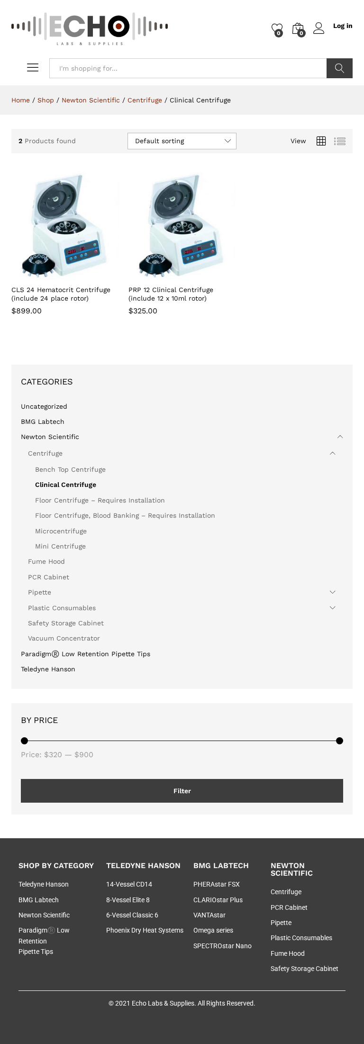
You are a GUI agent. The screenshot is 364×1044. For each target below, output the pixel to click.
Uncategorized (44, 406)
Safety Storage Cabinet (66, 623)
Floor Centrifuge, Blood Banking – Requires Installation (125, 515)
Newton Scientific (50, 436)
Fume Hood (46, 561)
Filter (182, 791)
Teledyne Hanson (48, 669)
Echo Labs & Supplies (163, 1003)
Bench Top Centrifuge (70, 469)
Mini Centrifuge (60, 546)
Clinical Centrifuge (65, 484)
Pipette (39, 592)
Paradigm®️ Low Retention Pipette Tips (85, 654)
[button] (42, 274)
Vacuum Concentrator (64, 638)
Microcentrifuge (61, 531)
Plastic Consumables (62, 608)
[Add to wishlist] (85, 274)
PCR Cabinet (48, 577)
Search (340, 68)
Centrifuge (45, 453)
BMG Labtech (42, 421)
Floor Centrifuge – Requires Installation (100, 500)
